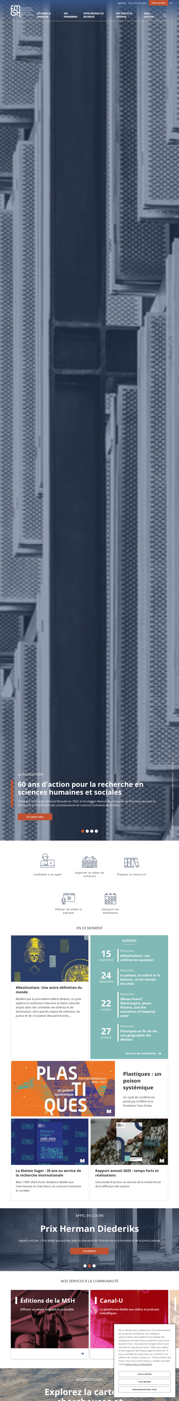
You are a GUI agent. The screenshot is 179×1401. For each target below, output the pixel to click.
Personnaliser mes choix (144, 1389)
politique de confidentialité (138, 1364)
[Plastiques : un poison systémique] (89, 1088)
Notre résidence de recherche (94, 15)
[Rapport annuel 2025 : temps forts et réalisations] (129, 1159)
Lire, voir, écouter (137, 3)
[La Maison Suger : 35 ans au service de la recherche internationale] (49, 1159)
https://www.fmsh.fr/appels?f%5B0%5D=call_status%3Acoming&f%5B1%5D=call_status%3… (89, 1251)
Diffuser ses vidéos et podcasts (68, 901)
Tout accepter (144, 1374)
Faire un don (158, 2)
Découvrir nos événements (110, 901)
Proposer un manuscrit (131, 864)
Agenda (122, 3)
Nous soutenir (148, 15)
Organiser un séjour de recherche (89, 864)
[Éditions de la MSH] (50, 1324)
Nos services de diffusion (124, 15)
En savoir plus (35, 816)
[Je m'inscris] (49, 997)
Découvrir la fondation (44, 15)
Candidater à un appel (47, 864)
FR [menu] (171, 3)
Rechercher (164, 15)
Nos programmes (70, 15)
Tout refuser (144, 1382)
